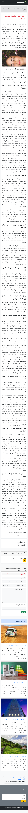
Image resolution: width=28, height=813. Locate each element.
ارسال (23, 612)
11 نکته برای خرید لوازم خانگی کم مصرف (18, 682)
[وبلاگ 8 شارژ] (22, 2)
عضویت (23, 801)
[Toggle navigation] (3, 2)
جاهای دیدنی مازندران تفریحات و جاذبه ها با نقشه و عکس (14, 756)
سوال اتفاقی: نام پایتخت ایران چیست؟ (17, 605)
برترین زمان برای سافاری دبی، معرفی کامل (17, 645)
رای (24, 561)
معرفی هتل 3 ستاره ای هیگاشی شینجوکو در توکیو (16, 719)
